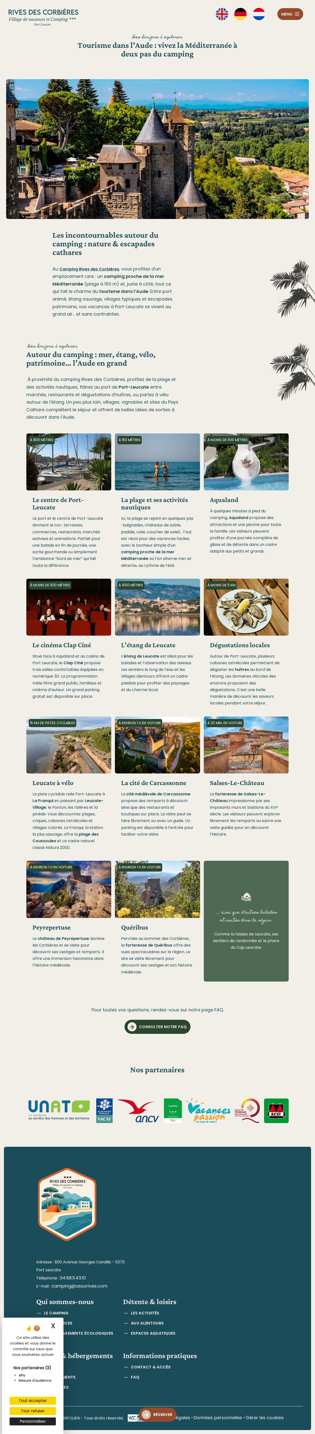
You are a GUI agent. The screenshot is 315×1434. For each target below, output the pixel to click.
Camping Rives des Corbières (89, 269)
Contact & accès (151, 1367)
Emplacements (60, 1377)
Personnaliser (33, 1421)
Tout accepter (33, 1400)
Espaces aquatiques (153, 1333)
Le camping (56, 1313)
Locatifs (54, 1367)
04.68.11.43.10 (73, 1278)
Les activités (145, 1313)
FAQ (135, 1377)
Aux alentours (147, 1323)
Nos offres (56, 1387)
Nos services (58, 1323)
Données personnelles (218, 1418)
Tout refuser (33, 1411)
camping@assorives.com (79, 1286)
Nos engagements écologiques (78, 1333)
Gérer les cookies (265, 1418)
